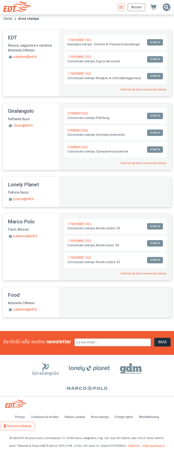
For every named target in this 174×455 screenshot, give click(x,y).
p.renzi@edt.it (23, 199)
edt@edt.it (134, 445)
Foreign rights (124, 417)
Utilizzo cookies (74, 417)
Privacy (20, 417)
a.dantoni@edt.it (25, 57)
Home (7, 19)
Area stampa (100, 417)
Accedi (136, 7)
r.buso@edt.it (23, 126)
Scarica (155, 42)
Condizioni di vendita (44, 417)
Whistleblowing (149, 417)
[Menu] (120, 7)
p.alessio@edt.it (25, 236)
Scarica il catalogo (19, 426)
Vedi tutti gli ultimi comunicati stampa (143, 89)
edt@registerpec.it (153, 445)
